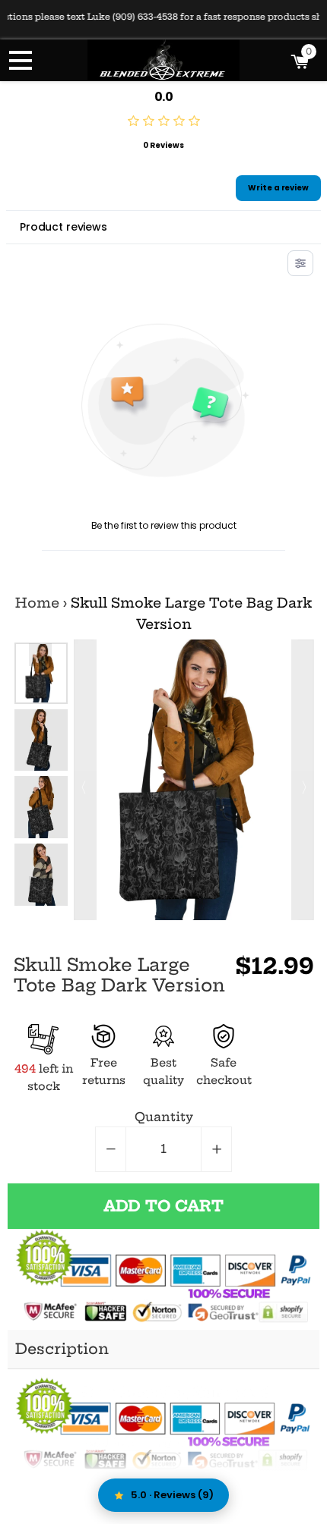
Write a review (278, 187)
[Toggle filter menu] (300, 263)
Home (37, 603)
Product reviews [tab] (63, 226)
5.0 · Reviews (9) (172, 1495)
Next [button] (40, 887)
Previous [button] (40, 654)
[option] (41, 673)
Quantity (164, 1116)
